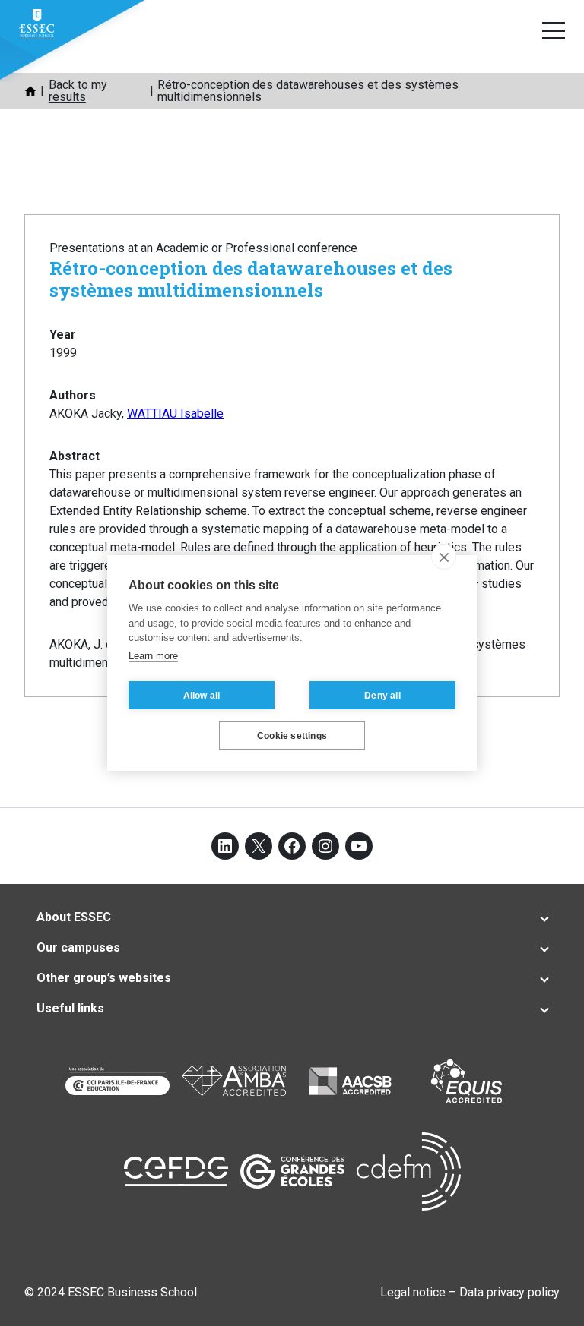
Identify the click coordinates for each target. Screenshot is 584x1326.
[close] (443, 557)
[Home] (30, 91)
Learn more (153, 655)
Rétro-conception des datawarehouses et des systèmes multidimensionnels (250, 279)
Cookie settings (292, 736)
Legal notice (413, 1292)
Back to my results (78, 90)
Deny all (382, 695)
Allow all (202, 695)
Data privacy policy (509, 1292)
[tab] (292, 917)
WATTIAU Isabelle (175, 413)
